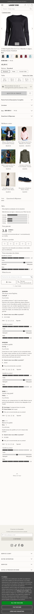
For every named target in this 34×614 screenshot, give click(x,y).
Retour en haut (17, 475)
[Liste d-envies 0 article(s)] (28, 5)
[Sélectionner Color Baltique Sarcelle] (7, 56)
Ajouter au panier (14, 93)
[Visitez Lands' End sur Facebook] (18, 545)
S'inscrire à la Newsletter (17, 529)
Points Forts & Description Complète (12, 100)
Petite (13, 71)
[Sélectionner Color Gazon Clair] (30, 56)
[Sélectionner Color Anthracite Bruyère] (3, 56)
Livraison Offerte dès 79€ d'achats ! (17, 1)
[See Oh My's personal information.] (7, 346)
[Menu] (2, 5)
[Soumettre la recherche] (30, 8)
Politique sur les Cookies (23, 591)
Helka (4, 395)
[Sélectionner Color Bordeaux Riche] (26, 56)
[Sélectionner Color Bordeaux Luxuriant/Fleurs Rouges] (21, 56)
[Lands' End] (14, 5)
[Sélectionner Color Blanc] (12, 56)
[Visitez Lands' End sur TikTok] (15, 545)
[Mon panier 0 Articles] (32, 5)
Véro (3, 425)
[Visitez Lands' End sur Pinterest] (21, 545)
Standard (5, 71)
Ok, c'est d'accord (17, 603)
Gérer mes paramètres (17, 611)
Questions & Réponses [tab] (14, 198)
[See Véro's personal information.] (6, 425)
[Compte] (25, 5)
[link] (11, 230)
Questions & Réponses (8, 116)
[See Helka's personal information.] (7, 395)
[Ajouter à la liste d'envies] (30, 93)
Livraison (4, 105)
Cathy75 (4, 295)
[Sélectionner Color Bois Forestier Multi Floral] (17, 56)
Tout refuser (17, 607)
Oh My (4, 346)
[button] (5, 243)
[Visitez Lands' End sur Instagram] (12, 545)
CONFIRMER (17, 539)
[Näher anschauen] (1, 28)
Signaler (18, 320)
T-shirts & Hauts (6, 12)
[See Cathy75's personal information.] (8, 295)
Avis (2, 198)
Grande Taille (22, 71)
